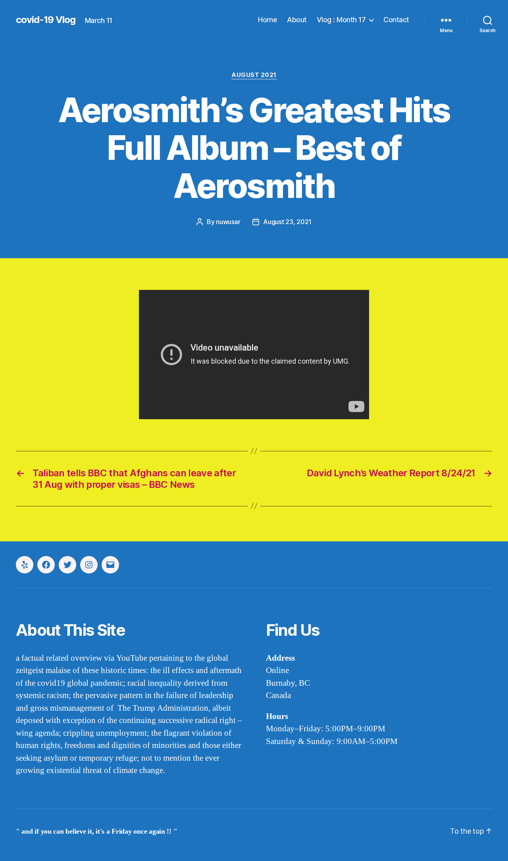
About (297, 19)
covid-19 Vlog (45, 20)
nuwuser (228, 222)
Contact (396, 19)
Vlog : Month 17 (341, 19)
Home (267, 19)
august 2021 (254, 75)
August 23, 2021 (287, 222)
